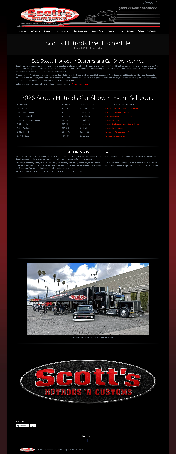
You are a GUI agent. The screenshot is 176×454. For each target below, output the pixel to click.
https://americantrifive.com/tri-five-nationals (122, 108)
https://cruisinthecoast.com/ (115, 128)
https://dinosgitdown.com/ (115, 136)
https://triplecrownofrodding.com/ (118, 112)
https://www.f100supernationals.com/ (119, 116)
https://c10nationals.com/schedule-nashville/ (122, 124)
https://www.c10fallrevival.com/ (117, 132)
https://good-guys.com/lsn (115, 120)
